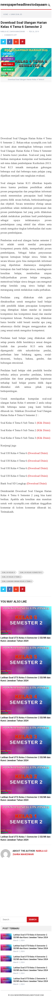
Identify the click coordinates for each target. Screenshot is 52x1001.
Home (5, 14)
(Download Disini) (38, 453)
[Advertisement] (26, 109)
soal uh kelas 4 (8, 572)
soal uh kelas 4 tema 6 (11, 577)
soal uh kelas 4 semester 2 (31, 572)
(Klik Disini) (43, 422)
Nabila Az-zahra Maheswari (13, 32)
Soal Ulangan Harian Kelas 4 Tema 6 (16, 581)
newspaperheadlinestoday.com (24, 5)
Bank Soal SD (16, 14)
